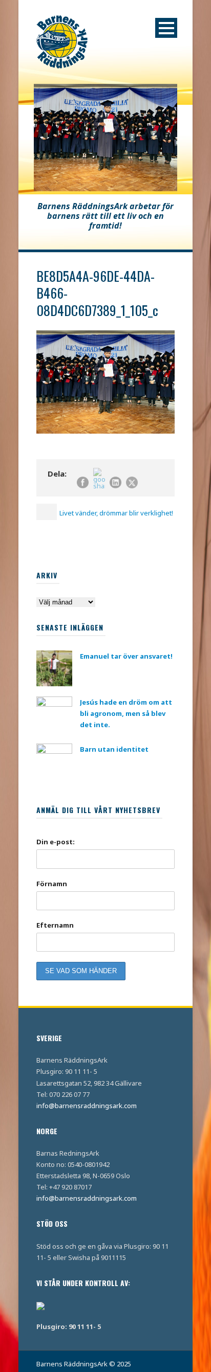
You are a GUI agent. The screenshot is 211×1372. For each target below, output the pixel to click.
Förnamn (51, 883)
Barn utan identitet (114, 749)
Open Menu (166, 28)
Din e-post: (55, 841)
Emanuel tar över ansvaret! (126, 656)
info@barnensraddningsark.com (86, 1105)
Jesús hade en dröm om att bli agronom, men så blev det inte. (126, 713)
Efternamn (55, 925)
